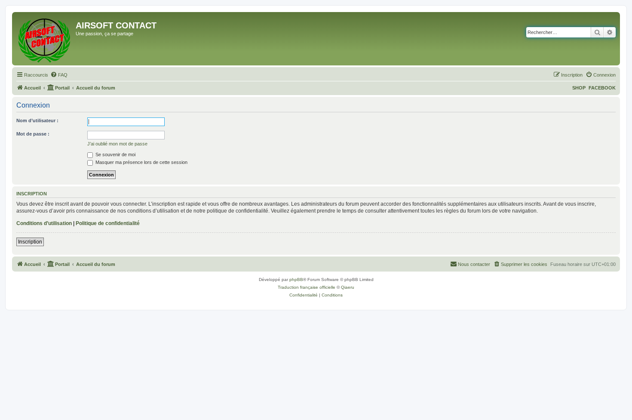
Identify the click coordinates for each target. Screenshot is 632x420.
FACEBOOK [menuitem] (602, 87)
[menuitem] (58, 75)
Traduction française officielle (306, 287)
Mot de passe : (32, 133)
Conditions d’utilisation (44, 223)
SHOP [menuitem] (579, 87)
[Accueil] (45, 38)
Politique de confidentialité (108, 223)
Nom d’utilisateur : (37, 120)
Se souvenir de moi (114, 154)
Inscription (30, 242)
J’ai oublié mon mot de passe (117, 143)
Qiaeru (347, 287)
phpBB (296, 279)
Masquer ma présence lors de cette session (140, 162)
